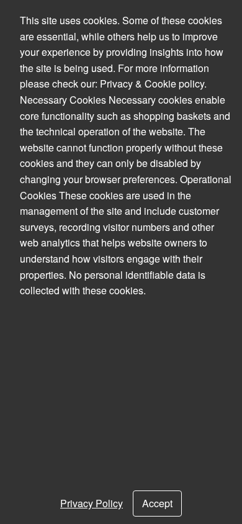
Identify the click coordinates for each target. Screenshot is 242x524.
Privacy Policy (91, 503)
